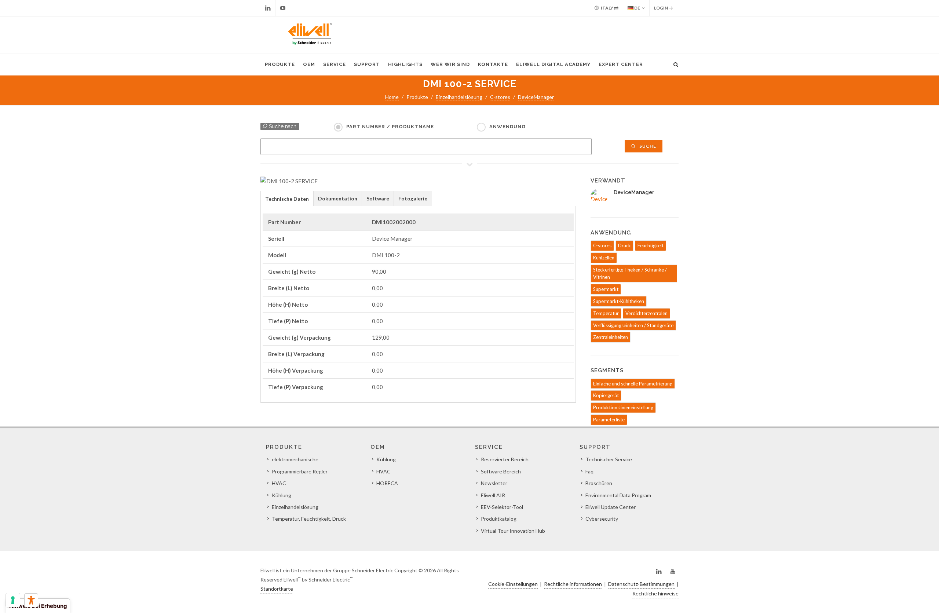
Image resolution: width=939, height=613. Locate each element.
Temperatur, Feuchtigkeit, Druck (309, 519)
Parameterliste (609, 419)
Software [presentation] (377, 198)
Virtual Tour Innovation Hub (513, 531)
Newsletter (494, 483)
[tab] (287, 198)
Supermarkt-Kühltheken (618, 301)
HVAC (279, 483)
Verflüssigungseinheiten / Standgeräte (633, 325)
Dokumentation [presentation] (337, 198)
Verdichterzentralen (646, 313)
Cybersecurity (601, 519)
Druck (624, 245)
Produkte (280, 64)
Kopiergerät (606, 395)
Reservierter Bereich (505, 459)
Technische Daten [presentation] (287, 199)
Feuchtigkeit (650, 245)
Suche (647, 146)
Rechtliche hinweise (655, 593)
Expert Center (621, 64)
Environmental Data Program (618, 495)
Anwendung (507, 126)
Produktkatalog (498, 519)
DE (636, 8)
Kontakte (493, 64)
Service (334, 64)
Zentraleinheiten (610, 337)
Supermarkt (605, 289)
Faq (589, 471)
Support (367, 64)
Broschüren (598, 483)
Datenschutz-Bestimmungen (641, 584)
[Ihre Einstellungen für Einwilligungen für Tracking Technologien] (13, 600)
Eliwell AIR (493, 495)
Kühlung (281, 495)
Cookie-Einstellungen (513, 584)
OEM (309, 64)
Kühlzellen (603, 258)
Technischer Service (608, 459)
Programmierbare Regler (300, 471)
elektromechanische (295, 459)
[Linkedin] (267, 8)
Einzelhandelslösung (459, 97)
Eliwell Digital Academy (553, 64)
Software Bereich (501, 471)
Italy (607, 8)
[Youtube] (282, 8)
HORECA (387, 483)
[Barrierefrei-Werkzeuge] (31, 600)
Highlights (405, 64)
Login (661, 8)
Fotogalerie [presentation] (412, 198)
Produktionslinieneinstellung (623, 407)
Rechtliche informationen (573, 584)
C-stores (500, 97)
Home (392, 97)
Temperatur (606, 313)
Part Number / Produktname (390, 126)
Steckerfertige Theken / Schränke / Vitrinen (630, 273)
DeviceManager (536, 97)
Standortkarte (276, 589)
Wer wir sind (450, 64)
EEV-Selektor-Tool (502, 507)
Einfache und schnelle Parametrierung (632, 384)
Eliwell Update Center (610, 507)
